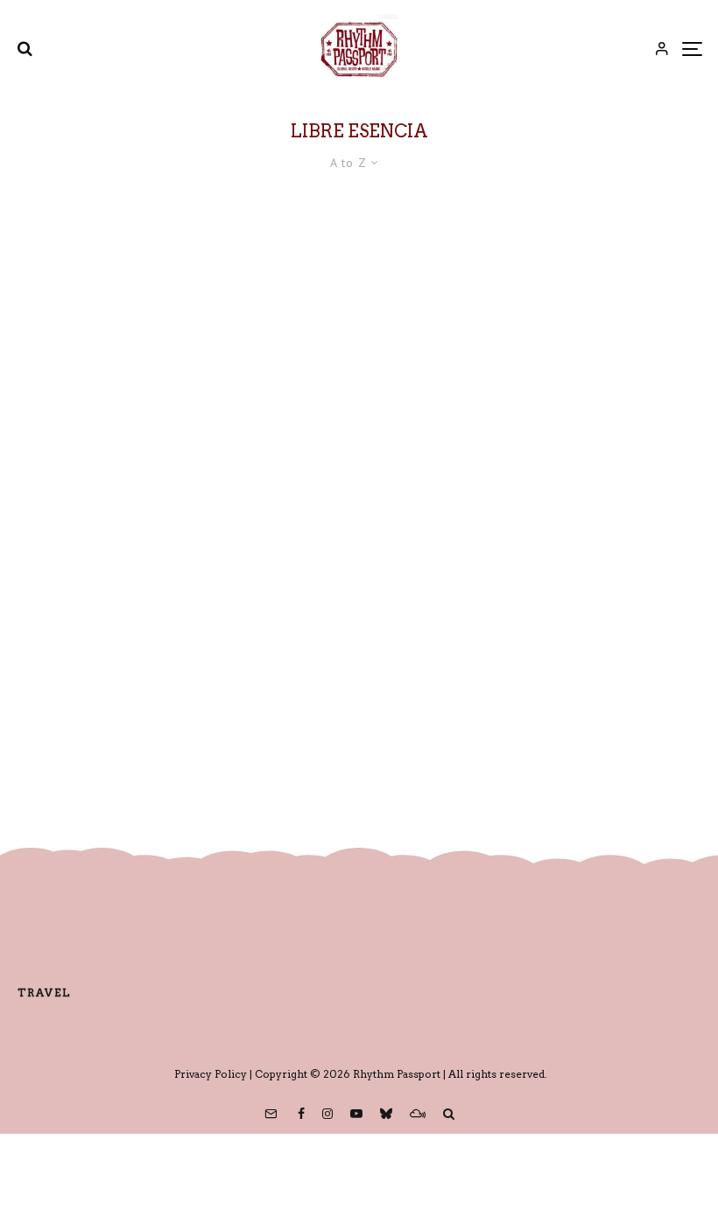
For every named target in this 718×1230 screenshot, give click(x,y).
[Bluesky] (386, 1114)
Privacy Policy (210, 1073)
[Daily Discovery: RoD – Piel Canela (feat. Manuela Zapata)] (359, 494)
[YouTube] (356, 1114)
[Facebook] (301, 1114)
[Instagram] (327, 1114)
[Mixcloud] (417, 1114)
